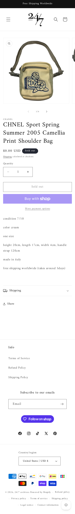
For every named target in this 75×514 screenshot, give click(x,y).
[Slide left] (28, 111)
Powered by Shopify (40, 492)
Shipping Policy (18, 377)
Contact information (48, 505)
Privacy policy (18, 499)
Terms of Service (19, 358)
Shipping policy (60, 499)
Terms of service (39, 499)
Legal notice (26, 505)
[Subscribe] (61, 404)
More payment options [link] (37, 209)
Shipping (7, 156)
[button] (8, 19)
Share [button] (10, 303)
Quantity (8, 164)
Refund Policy (17, 367)
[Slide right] (46, 111)
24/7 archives (22, 492)
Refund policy (62, 492)
